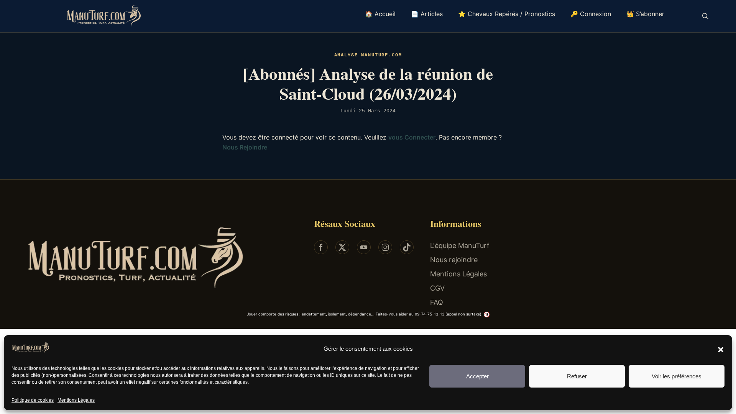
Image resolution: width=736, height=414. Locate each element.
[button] (720, 349)
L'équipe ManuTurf (460, 246)
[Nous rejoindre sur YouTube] (364, 247)
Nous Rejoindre (244, 147)
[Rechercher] (705, 16)
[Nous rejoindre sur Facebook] (321, 247)
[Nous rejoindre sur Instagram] (385, 247)
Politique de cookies (33, 400)
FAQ (436, 302)
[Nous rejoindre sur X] (342, 247)
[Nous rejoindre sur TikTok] (407, 247)
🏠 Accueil (380, 14)
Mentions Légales (76, 400)
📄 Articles (427, 14)
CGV (437, 288)
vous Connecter (411, 137)
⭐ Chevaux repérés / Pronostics (506, 14)
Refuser (577, 376)
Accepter (477, 376)
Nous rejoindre (454, 260)
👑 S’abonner (645, 14)
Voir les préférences (677, 376)
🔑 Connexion (590, 14)
